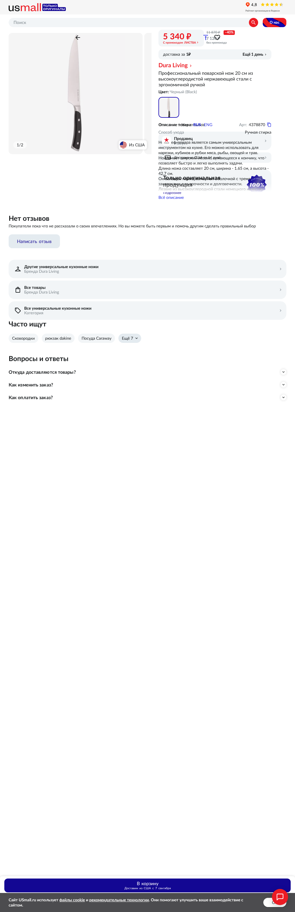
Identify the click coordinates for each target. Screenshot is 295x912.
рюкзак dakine (58, 338)
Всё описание (171, 197)
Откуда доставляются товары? (42, 372)
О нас (274, 22)
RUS (197, 124)
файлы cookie (72, 900)
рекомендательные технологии (119, 900)
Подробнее (172, 193)
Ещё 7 (127, 338)
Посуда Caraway (96, 338)
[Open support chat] (280, 897)
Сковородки (23, 338)
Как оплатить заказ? (31, 397)
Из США (137, 145)
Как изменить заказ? (31, 384)
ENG (208, 124)
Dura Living (173, 65)
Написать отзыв (34, 241)
